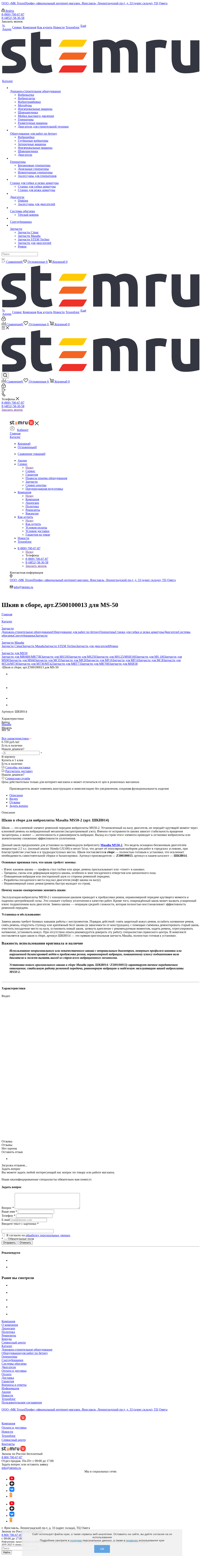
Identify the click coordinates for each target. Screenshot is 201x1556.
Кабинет (22, 430)
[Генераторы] (39, 158)
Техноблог (9, 1399)
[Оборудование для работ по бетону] (39, 130)
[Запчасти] (39, 225)
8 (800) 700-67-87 (13, 14)
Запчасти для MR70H (95, 663)
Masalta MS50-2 (111, 845)
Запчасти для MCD (48, 660)
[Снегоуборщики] (39, 218)
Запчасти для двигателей (93, 646)
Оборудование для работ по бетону (76, 632)
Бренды (7, 1339)
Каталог (15, 437)
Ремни (114, 646)
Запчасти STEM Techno (60, 646)
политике (76, 1540)
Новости (7, 1395)
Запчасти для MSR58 (124, 663)
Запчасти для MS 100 (150, 656)
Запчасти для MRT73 (67, 663)
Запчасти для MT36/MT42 (35, 663)
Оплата (6, 1374)
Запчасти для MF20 (74, 660)
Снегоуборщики (24, 635)
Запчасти (41, 635)
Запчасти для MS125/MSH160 (116, 656)
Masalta (6, 724)
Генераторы (107, 632)
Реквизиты (9, 1335)
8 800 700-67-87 (12, 1457)
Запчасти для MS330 (55, 656)
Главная (15, 433)
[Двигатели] (39, 193)
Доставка (8, 1377)
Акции (6, 1392)
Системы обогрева (14, 1363)
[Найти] (3, 258)
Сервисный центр (14, 1342)
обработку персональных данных (48, 1235)
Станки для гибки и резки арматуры (139, 632)
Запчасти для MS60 (22, 660)
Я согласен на (38, 1235)
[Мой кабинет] (4, 319)
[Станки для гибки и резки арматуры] (39, 179)
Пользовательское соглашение (22, 1402)
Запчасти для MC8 (150, 660)
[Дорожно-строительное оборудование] (39, 88)
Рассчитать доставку (19, 771)
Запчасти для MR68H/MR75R (21, 656)
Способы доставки (17, 767)
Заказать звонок (12, 409)
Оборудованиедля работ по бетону (25, 1353)
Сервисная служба (17, 778)
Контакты (8, 1444)
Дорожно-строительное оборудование (27, 632)
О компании (10, 1324)
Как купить (33, 524)
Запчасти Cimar (12, 646)
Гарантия (8, 1381)
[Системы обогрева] (39, 208)
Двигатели (171, 632)
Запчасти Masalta (33, 646)
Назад (29, 467)
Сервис (30, 471)
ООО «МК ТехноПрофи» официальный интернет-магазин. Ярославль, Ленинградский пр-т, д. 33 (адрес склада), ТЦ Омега (84, 3)
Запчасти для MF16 (99, 660)
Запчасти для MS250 (82, 656)
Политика (8, 1332)
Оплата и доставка (14, 1370)
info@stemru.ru (23, 587)
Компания (32, 499)
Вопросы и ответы (14, 1384)
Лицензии (8, 1328)
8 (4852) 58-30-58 (13, 18)
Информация (10, 1388)
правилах (132, 1540)
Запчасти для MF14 (125, 660)
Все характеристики (15, 738)
